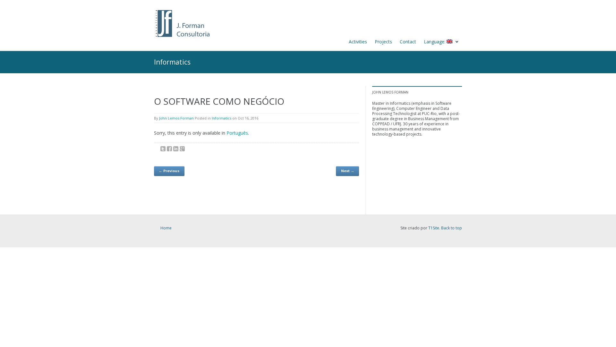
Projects (383, 42)
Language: (435, 42)
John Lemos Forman (176, 118)
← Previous (169, 170)
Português (237, 133)
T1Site (433, 228)
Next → (347, 170)
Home (166, 228)
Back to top (451, 228)
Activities (358, 42)
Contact (408, 42)
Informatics (221, 118)
